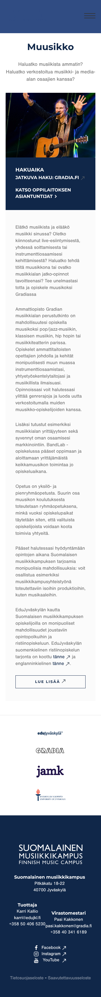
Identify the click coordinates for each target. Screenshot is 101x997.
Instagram (51, 954)
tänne (59, 657)
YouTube (51, 960)
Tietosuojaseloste (26, 978)
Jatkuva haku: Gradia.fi (47, 178)
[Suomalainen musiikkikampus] (27, 24)
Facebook (51, 948)
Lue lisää (47, 682)
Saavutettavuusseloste (69, 978)
